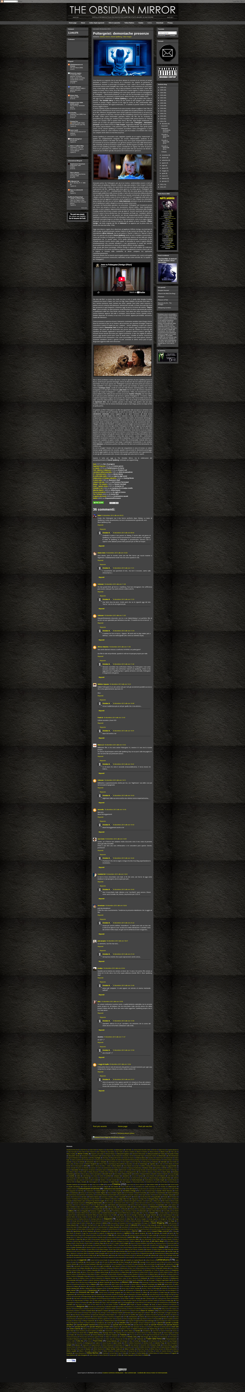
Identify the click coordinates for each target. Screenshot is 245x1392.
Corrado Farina (142, 1189)
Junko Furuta (112, 1247)
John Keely (146, 1241)
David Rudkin (112, 1195)
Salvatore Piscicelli (151, 1315)
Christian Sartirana (72, 1184)
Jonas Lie (133, 1243)
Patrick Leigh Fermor (167, 1296)
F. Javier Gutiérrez (172, 1205)
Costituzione (165, 1189)
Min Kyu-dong (83, 1282)
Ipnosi (171, 1233)
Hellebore (175, 1227)
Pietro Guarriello (143, 1300)
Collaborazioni (172, 1186)
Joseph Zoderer (138, 1245)
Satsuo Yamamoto (109, 1317)
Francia (107, 1211)
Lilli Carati (104, 1262)
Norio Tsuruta (135, 1288)
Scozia (171, 1317)
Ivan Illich (144, 1235)
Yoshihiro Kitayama (164, 1353)
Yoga (119, 1353)
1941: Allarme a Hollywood (102, 470)
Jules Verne (163, 1245)
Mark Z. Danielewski (101, 1274)
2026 (162, 87)
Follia (78, 1211)
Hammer (143, 1225)
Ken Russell (140, 1251)
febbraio (164, 178)
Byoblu (166, 1174)
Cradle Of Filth (174, 1189)
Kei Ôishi (84, 1251)
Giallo (148, 1217)
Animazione (90, 1162)
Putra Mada (95, 1304)
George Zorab (92, 1217)
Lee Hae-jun (175, 1257)
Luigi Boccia (159, 1264)
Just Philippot (128, 1247)
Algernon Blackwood (73, 1158)
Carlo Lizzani (94, 1178)
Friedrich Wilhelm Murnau (124, 1213)
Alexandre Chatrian (151, 1156)
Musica (93, 1284)
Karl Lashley (125, 1249)
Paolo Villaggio (165, 1294)
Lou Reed (81, 1264)
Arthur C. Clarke (106, 1166)
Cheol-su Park (70, 1182)
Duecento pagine (75, 73)
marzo (164, 176)
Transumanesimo (171, 1339)
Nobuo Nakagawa (97, 1288)
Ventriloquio (119, 1345)
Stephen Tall (163, 1329)
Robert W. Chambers (147, 1310)
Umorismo (80, 1343)
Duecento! (164, 126)
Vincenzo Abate (155, 1345)
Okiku (121, 1290)
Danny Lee (83, 1193)
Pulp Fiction (78, 1304)
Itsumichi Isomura (135, 1235)
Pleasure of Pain (163, 300)
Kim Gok (109, 1253)
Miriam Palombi (104, 1282)
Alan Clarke (119, 1152)
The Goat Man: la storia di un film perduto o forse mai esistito (167, 260)
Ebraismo (114, 1199)
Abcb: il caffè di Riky (77, 146)
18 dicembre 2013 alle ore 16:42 (123, 795)
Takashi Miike (82, 1333)
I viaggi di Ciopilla (103, 1064)
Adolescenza (119, 1150)
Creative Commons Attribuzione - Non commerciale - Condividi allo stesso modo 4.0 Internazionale (134, 1373)
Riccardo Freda (141, 1306)
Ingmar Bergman (140, 1233)
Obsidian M (106, 533)
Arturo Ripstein (128, 1166)
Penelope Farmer (115, 1298)
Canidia (101, 1176)
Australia (92, 1168)
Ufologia (143, 1341)
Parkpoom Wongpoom (111, 1296)
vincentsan (101, 905)
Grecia (129, 1223)
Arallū (136, 1164)
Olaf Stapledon (130, 1290)
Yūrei (119, 1355)
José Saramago (89, 1245)
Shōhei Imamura (110, 1321)
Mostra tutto (84, 155)
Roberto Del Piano (173, 1310)
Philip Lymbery (98, 1300)
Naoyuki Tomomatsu (148, 1284)
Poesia (84, 1302)
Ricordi (156, 1308)
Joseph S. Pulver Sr (113, 1245)
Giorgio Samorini (77, 1221)
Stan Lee (144, 1327)
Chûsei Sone (95, 1184)
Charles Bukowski (136, 1180)
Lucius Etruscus (138, 1264)
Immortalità (93, 1233)
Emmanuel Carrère (120, 1203)
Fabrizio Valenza (138, 1207)
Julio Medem (87, 1247)
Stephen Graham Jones (140, 1329)
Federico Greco (77, 1209)
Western (88, 1349)
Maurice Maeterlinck (97, 1278)
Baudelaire (158, 1168)
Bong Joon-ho (131, 1172)
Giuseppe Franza (162, 1221)
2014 (162, 119)
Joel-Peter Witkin (106, 1241)
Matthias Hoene (84, 1278)
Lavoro (167, 1257)
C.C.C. (150, 23)
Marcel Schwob (151, 1268)
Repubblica (121, 1306)
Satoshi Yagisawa (97, 1317)
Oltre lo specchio (114, 23)
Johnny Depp (99, 1243)
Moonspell (169, 1282)
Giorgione (86, 1221)
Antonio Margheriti (90, 1164)
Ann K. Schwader (101, 1162)
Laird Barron (70, 1257)
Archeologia (143, 1164)
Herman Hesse (123, 1229)
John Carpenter (135, 1241)
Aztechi (125, 1168)
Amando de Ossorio (128, 1158)
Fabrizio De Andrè (124, 1207)
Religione (80, 1306)
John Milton (171, 1241)
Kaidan (141, 23)
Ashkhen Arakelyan (146, 1166)
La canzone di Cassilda (141, 1255)
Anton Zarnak (79, 1164)
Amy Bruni (151, 1158)
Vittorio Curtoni (87, 1347)
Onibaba (164, 151)
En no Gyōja (131, 1203)
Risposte (103, 529)
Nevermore (116, 1286)
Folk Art (176, 1209)
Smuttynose (100, 1323)
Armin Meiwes (169, 1164)
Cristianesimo (89, 1191)
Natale (159, 1284)
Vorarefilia (136, 1347)
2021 (162, 100)
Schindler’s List (98, 488)
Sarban (80, 1317)
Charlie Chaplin (160, 1180)
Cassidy (144, 1178)
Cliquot (106, 1186)
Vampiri (69, 1345)
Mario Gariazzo (154, 1272)
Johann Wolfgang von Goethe (121, 1241)
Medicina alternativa (163, 1278)
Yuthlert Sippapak (128, 1355)
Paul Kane (84, 1298)
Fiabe (106, 1209)
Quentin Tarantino (113, 1304)
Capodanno (125, 1176)
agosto (164, 163)
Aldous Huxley (71, 1154)
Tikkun (107, 1337)
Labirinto (153, 1255)
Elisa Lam (157, 1201)
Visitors (79, 1347)
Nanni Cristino (115, 1284)
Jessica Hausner (167, 1239)
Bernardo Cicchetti (126, 1170)
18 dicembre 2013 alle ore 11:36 (120, 647)
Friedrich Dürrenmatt (108, 1213)
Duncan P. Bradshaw (72, 1199)
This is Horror (74, 172)
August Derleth (172, 1166)
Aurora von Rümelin (83, 1168)
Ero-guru (105, 1205)
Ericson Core (77, 1205)
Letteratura (162, 1259)
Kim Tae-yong (132, 1253)
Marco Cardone (174, 1268)
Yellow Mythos (129, 23)
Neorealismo (92, 1286)
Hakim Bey (110, 1225)
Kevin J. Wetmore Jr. (72, 1253)
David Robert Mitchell (101, 1195)
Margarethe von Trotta (151, 1270)
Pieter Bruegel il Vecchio (130, 1300)
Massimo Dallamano (131, 1276)
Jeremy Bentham (123, 1239)
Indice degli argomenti (96, 23)
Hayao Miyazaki (114, 1227)
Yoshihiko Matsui (152, 1353)
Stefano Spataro (99, 1329)
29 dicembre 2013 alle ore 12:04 (120, 1064)
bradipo (100, 968)
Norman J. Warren (146, 1288)
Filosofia (124, 1209)
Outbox (145, 1292)
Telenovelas (80, 1335)
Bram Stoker (167, 1172)
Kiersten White (83, 1253)
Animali (82, 1162)
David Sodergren (122, 1195)
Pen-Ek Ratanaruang (103, 1298)
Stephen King (153, 1329)
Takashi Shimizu (93, 1333)
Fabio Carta (80, 1207)
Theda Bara (174, 1335)
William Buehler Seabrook (114, 1349)
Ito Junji (125, 1235)
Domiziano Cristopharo (107, 1197)
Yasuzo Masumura (80, 1353)
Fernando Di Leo (87, 1209)
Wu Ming (150, 1351)
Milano (68, 1282)
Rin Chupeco (173, 1308)
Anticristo (155, 1162)
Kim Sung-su (123, 1253)
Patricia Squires (155, 1296)
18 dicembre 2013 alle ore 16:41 (123, 731)
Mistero (125, 1282)
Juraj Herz (120, 1247)
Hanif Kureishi (173, 1225)
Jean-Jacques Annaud (99, 1239)
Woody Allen (142, 1351)
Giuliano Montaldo (136, 1221)
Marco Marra (114, 1270)
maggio (164, 171)
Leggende (83, 1260)
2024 (162, 92)
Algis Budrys (84, 1158)
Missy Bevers (116, 1282)
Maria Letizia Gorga (102, 1272)
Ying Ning (105, 1353)
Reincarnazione (71, 1306)
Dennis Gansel (168, 1195)
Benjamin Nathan (113, 1170)
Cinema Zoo (74, 121)
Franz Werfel (175, 1211)
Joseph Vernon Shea (125, 1245)
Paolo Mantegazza (131, 1294)
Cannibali (108, 1176)
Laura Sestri (151, 1257)
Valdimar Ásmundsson (135, 1343)
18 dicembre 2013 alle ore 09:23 (112, 515)
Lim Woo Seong (123, 1262)
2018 (162, 108)
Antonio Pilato (103, 1164)
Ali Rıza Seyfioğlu (95, 1158)
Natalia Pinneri (168, 1284)
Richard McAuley (122, 1308)
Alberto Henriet (154, 1152)
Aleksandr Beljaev (110, 1154)
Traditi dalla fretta (154, 1339)
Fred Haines (71, 1213)
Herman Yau (132, 1229)
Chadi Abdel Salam (124, 1180)
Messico (103, 1280)
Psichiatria (70, 1304)
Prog (121, 1302)
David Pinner (82, 1195)
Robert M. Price (126, 1310)
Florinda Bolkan (163, 1209)
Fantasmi (165, 1207)
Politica (90, 1302)
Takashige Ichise (120, 1333)
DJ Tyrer (84, 1197)
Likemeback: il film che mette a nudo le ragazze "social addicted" (77, 149)
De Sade (143, 1195)
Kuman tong (129, 1255)
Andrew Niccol (145, 1160)
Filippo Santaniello (115, 1209)
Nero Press (101, 1286)
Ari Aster (160, 1164)
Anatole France (160, 1158)
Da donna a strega (129, 1191)
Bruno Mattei (118, 1174)
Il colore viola (97, 480)
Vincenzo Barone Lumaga (170, 1345)
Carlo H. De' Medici (83, 1178)
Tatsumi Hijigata (168, 1333)
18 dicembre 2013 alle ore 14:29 (116, 839)
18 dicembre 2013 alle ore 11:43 (123, 664)
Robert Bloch (91, 1310)
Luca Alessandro (106, 1264)
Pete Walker (125, 1298)
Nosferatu (164, 1288)
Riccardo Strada (151, 1306)
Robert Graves (114, 1310)
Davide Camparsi (134, 1195)
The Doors (140, 1335)
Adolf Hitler (128, 1150)
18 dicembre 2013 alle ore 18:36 (116, 905)
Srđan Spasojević (134, 1327)
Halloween (134, 1225)
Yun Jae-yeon (112, 1355)
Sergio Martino (143, 1319)
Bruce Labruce (86, 1174)
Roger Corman (107, 1313)
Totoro (132, 1339)
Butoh (160, 1174)
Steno (117, 1329)
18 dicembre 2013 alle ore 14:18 (115, 809)
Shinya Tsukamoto (88, 1321)
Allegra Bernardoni (116, 1158)
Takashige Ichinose (108, 1333)
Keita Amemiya (120, 1251)
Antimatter (163, 1162)
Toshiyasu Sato (118, 1339)
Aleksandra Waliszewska (138, 1154)
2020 (162, 103)
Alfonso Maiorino (103, 647)
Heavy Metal (124, 1227)
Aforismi (154, 1150)
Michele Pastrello (131, 1280)
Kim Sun (116, 1253)
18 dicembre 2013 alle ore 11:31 (123, 568)
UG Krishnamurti (152, 1341)
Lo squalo (96, 468)
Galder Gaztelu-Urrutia (105, 1215)
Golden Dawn (75, 1223)
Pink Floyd (162, 1300)
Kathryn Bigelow (158, 1249)
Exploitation (161, 1205)
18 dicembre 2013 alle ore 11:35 (123, 599)
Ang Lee (75, 1162)
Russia (68, 1315)
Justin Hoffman (138, 1247)
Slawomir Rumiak (90, 1323)
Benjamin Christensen (89, 1170)
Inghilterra (127, 1233)
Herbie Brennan (113, 1229)
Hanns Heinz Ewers (72, 1227)
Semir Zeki (112, 1319)
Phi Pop (70, 1300)
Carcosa (140, 1176)
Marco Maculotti (93, 1270)
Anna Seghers (126, 1162)
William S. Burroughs (85, 1351)
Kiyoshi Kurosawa (147, 1253)
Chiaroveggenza (93, 1182)
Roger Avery (97, 1313)
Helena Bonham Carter (136, 1227)
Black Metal (70, 1172)
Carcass (134, 1176)
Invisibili (164, 1233)
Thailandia (123, 1335)
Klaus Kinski (169, 1253)
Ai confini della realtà (99, 476)
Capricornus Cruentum (77, 164)
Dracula (165, 1197)
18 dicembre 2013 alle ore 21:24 (123, 954)
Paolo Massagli (142, 1294)
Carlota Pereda (136, 1178)
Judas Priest (155, 1245)
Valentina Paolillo (148, 1343)
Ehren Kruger (110, 1201)
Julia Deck (171, 1245)
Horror (107, 37)
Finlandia (132, 1209)
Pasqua (132, 1296)
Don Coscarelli (120, 1197)
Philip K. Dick (88, 1300)
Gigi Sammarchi (120, 1219)
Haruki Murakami (102, 1227)
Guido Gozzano (172, 1223)
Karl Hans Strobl (115, 1249)
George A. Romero (137, 1215)
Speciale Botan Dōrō (104, 1325)
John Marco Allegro (158, 1241)
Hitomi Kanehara (114, 1231)
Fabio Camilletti (71, 1207)
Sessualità (158, 1319)
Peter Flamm (167, 1298)
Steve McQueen (172, 1329)
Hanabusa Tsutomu (161, 1225)
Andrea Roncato (89, 1160)
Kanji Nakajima (82, 1249)
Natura (76, 1286)
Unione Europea (106, 1343)
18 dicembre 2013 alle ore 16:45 (123, 889)
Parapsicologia (87, 1296)
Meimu (86, 1280)
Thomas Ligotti (94, 1337)
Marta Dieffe (112, 1274)
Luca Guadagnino (118, 1264)
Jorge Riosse (78, 1245)
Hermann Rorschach (143, 1229)
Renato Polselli (111, 1306)
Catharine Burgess (154, 1178)
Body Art (122, 1172)
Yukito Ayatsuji (93, 1355)
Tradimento (140, 1339)
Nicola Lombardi (149, 1286)
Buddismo (137, 1174)
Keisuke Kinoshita (93, 1251)
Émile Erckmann (109, 1203)
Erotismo (113, 1205)
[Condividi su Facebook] (116, 503)
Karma (142, 1249)
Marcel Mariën (141, 1268)
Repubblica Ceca (130, 1306)
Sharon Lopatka (168, 1319)
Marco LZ (101, 745)
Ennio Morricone (140, 1203)
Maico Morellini (85, 1268)
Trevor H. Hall (70, 1341)
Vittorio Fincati (97, 1347)
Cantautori (116, 1176)
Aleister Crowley (83, 1154)
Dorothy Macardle (145, 1197)
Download (159, 23)
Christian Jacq (173, 1182)
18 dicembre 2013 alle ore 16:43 (123, 858)
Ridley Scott (165, 1308)
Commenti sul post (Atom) (125, 1133)
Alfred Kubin (162, 1156)
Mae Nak (154, 1266)
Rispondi (100, 525)
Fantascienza (154, 1207)
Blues (76, 1172)
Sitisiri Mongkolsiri (73, 1323)
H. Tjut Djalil (89, 1225)
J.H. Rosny (84, 1237)
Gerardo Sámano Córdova (105, 1217)
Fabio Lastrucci (100, 1207)
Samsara (168, 1315)
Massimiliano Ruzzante (117, 1276)
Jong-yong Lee (162, 1243)
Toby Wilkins (154, 1337)
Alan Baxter (111, 1152)
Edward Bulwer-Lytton (79, 1201)
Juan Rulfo (147, 1245)
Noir (105, 1288)
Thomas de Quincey (72, 1337)
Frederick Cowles (95, 1213)
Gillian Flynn (130, 1219)
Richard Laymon (100, 1308)
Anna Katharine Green (115, 1162)
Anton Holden (173, 1162)
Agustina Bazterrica (173, 1150)
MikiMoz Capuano (103, 684)
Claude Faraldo (174, 1184)
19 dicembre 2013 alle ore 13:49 (123, 985)
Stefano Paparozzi (88, 1329)
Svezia (168, 1331)
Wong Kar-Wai (133, 1351)
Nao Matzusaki (125, 1284)
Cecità (96, 1180)
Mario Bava (125, 1272)
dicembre (165, 123)
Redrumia (174, 1304)
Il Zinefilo (73, 112)
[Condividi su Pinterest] (118, 503)
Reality (153, 1304)
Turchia (136, 1341)
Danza (109, 1193)
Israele (104, 1235)
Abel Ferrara (84, 1150)
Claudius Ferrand (97, 1186)
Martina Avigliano (123, 1274)
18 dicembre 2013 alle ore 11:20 (115, 584)
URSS (125, 1343)
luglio (163, 165)
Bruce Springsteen (96, 1174)
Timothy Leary (132, 1337)
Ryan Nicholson (86, 1315)
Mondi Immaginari (76, 139)
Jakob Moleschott (121, 1237)
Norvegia (156, 1288)
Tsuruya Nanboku (111, 1341)
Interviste (157, 1233)
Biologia (174, 1170)
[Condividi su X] (114, 503)
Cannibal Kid (101, 874)
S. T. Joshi (118, 1315)
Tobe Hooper (127, 37)
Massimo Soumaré (145, 1276)
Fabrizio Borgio (112, 1207)
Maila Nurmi (96, 1268)
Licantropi (80, 1262)
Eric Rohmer (167, 1203)
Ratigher (146, 1304)
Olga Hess (145, 1290)
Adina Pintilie (109, 1150)
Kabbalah (154, 1247)
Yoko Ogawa (131, 1353)
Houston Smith (146, 1231)
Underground (89, 1343)
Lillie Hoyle (112, 1262)
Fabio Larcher (89, 1207)
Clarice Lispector (139, 1184)
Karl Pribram (134, 1249)
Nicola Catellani (136, 1286)
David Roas (90, 1195)
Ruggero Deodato (172, 1313)
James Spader (162, 1237)
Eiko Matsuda (119, 1201)
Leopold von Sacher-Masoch (134, 1260)
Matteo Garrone (72, 1278)
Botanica (150, 1172)
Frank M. (100, 717)
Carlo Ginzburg (71, 1178)
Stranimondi (108, 1331)
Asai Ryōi (136, 1166)
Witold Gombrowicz (120, 1351)
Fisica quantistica (141, 1209)
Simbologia (150, 1321)
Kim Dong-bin (100, 1253)
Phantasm (161, 296)
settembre (165, 160)
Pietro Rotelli (153, 1300)
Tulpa (130, 1341)
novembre (165, 155)
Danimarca (75, 1193)
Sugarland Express (99, 466)
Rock (80, 1313)
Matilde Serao (174, 1276)
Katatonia (148, 1249)
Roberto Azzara (162, 1310)
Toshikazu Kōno (99, 1339)
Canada (95, 1176)
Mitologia (136, 1282)
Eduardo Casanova (166, 1199)
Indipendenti (110, 1233)
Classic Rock (164, 1184)
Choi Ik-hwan (163, 1182)
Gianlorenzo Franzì (72, 1219)
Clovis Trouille (125, 1186)
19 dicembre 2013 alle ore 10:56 (112, 1001)
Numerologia (82, 1290)
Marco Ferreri (82, 1270)
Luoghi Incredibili (104, 1266)
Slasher (82, 1323)
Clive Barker (114, 1186)
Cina (108, 1184)
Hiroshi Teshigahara (102, 1231)
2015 (162, 116)
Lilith (98, 1262)
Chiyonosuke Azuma (138, 1182)
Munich (95, 498)
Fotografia (85, 1211)
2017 (162, 111)
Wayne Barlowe (165, 1347)
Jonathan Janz (152, 1243)
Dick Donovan (76, 1197)
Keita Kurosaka (131, 1251)
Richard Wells (147, 1308)
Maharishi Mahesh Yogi (73, 1268)
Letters (72, 191)
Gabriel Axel (71, 1215)
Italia (109, 1235)
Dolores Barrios (94, 1197)
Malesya (110, 1268)
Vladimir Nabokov (120, 1347)
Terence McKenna (98, 1335)
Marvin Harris (154, 1274)
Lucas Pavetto (128, 1264)
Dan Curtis (142, 1191)
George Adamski (151, 1215)
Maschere (92, 1276)
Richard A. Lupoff (167, 1306)
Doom (129, 1197)
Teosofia (87, 1335)
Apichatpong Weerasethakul (116, 1164)
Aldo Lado (174, 1152)
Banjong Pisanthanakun (135, 1168)
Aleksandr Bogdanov (123, 1154)
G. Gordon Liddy (162, 1213)
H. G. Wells (81, 1225)
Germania (129, 1217)
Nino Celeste (86, 1288)
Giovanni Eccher (108, 1221)
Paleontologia (80, 1294)
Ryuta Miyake (110, 1315)
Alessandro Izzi (86, 1156)
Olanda (138, 1290)
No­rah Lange (125, 1288)
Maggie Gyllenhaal (165, 1266)
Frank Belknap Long (117, 1211)
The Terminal (97, 494)
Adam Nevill (93, 1150)
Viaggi (126, 1345)
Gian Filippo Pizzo (158, 1217)
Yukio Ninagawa (82, 1355)
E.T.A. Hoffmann (105, 1199)
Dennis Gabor (158, 1195)
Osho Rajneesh (136, 1292)
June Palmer (104, 1247)
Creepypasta (71, 1191)
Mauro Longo (122, 1278)
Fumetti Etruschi (75, 87)
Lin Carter (134, 1262)
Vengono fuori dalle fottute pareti (76, 103)
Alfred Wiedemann (173, 1156)
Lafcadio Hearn (172, 1255)
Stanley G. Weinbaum (154, 1327)
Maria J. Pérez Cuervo (88, 1272)
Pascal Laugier (123, 1296)
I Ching (174, 1231)
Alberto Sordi (164, 1152)
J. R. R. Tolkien (76, 1237)
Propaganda (128, 1302)
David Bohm (152, 1193)
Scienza (142, 1317)
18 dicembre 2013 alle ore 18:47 (117, 941)
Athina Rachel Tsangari (159, 1166)
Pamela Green (90, 1294)
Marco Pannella (124, 1270)
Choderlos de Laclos (152, 1182)
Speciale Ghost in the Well (121, 1325)
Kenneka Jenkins (160, 1251)
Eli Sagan (150, 1201)
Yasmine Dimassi (166, 1351)
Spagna (154, 1323)
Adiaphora (101, 1150)
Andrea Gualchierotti (77, 1160)
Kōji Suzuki (93, 1255)
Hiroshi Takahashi (88, 1231)
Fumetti (152, 1213)
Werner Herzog (71, 1349)
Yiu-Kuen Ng (112, 1353)
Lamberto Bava (79, 1257)
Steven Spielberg (116, 37)
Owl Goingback (154, 1292)
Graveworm (122, 1223)
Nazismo (83, 1286)
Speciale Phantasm (157, 1325)
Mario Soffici (173, 1272)
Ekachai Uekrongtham (131, 1201)
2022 (162, 98)
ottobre (164, 157)
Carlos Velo (127, 1178)
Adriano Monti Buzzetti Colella (142, 1150)
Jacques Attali (111, 1237)
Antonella (101, 809)
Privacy (170, 23)
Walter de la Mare (145, 1347)
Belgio (68, 1170)
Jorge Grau (69, 1245)
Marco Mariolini (104, 1270)
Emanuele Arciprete (78, 1203)
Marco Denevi (72, 1270)
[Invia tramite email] (110, 503)
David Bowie (161, 1193)
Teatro (72, 1335)
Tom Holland (173, 1337)
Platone (78, 1302)
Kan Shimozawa (172, 1247)
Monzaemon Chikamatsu (158, 1282)
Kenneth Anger (172, 1251)
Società (109, 1323)
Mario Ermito (144, 1272)
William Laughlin (71, 1351)
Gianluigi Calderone (96, 1219)
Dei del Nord (73, 140)
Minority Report (98, 490)
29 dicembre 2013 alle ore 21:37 (123, 1079)
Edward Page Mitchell (93, 1201)
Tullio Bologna (123, 1341)
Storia (100, 1331)
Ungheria (97, 1343)
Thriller (102, 1337)
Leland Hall (94, 1260)
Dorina (136, 1197)
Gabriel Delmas (81, 1215)
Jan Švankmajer (71, 1239)
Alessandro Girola (73, 1156)
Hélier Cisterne (167, 1227)
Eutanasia (145, 1205)
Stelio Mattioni (110, 1329)
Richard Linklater (111, 1308)
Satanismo (87, 1317)
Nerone (108, 1286)
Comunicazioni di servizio (89, 1188)
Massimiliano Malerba (103, 1276)
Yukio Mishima (71, 1355)
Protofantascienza (164, 1302)
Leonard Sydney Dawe (116, 1260)
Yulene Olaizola (103, 1355)
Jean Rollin (88, 1239)
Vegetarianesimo (95, 1345)
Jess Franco (157, 1239)
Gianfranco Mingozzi (171, 1217)
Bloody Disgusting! (76, 197)
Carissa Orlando (149, 1176)
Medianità (144, 1278)
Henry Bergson (72, 1229)
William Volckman (108, 1351)
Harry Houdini (83, 1227)
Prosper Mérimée (139, 1302)
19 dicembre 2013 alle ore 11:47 (114, 1037)
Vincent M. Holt (145, 1345)
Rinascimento (70, 1310)
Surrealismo (146, 1331)
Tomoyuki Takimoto (87, 1339)
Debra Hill (150, 1195)
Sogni (115, 1323)
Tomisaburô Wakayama (73, 1339)
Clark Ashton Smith (152, 1184)
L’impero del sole (98, 482)
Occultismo (103, 1290)
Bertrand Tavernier (165, 1170)
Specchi (160, 1323)
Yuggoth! (174, 1353)
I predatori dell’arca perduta (102, 472)
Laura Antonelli (120, 1257)
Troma (89, 1341)
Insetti (149, 1233)
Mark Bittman (82, 1274)
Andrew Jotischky (134, 1160)
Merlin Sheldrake (94, 1280)
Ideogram (78, 1233)
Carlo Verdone (104, 1178)
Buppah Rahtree (146, 1174)
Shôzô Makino (121, 1321)
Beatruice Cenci (172, 1168)
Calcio (78, 1176)
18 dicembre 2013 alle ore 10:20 (116, 553)
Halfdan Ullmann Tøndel (122, 1225)
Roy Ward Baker (160, 1313)
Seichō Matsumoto (92, 1319)
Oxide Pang (163, 1292)
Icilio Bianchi (70, 1233)
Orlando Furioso (103, 1292)
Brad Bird (157, 1172)
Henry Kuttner (82, 1229)
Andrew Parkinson (156, 1160)
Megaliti (80, 1280)
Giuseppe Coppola (149, 1221)
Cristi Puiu (80, 1191)
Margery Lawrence (165, 1270)
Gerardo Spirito (120, 1217)
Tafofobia (74, 1333)
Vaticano (77, 1345)
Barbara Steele (148, 1168)
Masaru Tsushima (71, 1276)
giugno (164, 168)
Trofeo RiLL (80, 1341)
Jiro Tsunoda (86, 1241)
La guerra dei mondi (99, 496)
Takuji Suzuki (157, 1333)
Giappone (108, 1219)
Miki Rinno (174, 1280)
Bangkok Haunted (163, 290)
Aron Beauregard (77, 1166)
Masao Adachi (173, 1274)
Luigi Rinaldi (77, 1266)
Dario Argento (117, 1193)
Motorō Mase (85, 1284)
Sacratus (126, 1315)
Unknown (101, 584)
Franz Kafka (166, 1211)
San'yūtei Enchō (71, 1317)
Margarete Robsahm (137, 1270)
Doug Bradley (156, 1197)
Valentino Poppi (159, 1343)
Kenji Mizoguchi (149, 1251)
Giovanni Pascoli (119, 1221)
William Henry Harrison (157, 1349)
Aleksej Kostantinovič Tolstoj (156, 1154)
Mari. (99, 1001)
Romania (128, 1313)
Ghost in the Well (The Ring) (166, 293)
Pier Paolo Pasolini (110, 1300)
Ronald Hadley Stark (138, 1313)
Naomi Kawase (136, 1284)
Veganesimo (86, 1345)
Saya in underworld (76, 190)
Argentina (152, 1164)
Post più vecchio (145, 1126)
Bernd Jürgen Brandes (140, 1170)
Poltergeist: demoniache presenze (165, 130)
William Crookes (129, 1349)
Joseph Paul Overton (100, 1245)
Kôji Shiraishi (75, 1255)
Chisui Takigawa (126, 1182)
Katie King (168, 1249)
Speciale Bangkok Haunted (86, 1325)
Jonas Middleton (142, 1243)
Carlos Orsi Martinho (116, 1178)
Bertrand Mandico (153, 1170)
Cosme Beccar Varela (154, 1189)
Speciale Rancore (80, 1327)
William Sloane (97, 1351)
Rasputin (139, 1304)
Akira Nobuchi (91, 1152)
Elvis (69, 1203)
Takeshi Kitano (131, 1333)
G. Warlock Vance (174, 1213)
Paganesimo (70, 1294)
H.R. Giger (97, 1225)
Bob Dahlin (83, 1172)
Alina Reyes (106, 1158)
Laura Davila (129, 1257)
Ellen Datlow (165, 1201)
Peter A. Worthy (135, 1298)
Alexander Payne (139, 1156)
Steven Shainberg (80, 1331)
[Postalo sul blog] (112, 503)
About (83, 23)
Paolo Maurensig (154, 1294)
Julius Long (96, 1247)
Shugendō (131, 1321)
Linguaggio (143, 1262)
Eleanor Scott (142, 1201)
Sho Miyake (100, 1321)
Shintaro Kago (77, 1321)
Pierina (119, 1300)
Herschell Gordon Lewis (157, 1229)
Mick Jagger (152, 1280)
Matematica (166, 1276)
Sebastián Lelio (81, 1319)
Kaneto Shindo (71, 1249)
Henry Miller (91, 1229)
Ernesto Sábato (96, 1205)
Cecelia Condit (88, 1180)
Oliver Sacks (153, 1290)
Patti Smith (77, 1298)
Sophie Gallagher (133, 1323)
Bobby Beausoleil (94, 1172)
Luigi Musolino (170, 1264)
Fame (146, 1207)
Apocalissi (129, 1164)
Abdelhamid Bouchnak (73, 1150)
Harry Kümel (92, 1227)
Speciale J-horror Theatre (141, 1325)
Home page (72, 23)
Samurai (174, 1315)
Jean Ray (80, 1239)
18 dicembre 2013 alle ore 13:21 (120, 684)
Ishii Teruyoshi (87, 1235)
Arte (85, 1166)
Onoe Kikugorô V (172, 1290)
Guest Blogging (157, 1223)
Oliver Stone (162, 1290)
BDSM (164, 1168)
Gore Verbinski (97, 1223)
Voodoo (129, 1347)
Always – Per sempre (100, 484)
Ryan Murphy (76, 1315)
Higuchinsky (76, 1231)
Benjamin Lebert (101, 1170)
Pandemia (99, 1294)
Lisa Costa (101, 839)
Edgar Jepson (135, 1199)
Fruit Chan (144, 1213)
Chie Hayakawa (104, 1182)
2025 (162, 90)
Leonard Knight (103, 1260)
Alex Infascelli (117, 1156)
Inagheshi (101, 1233)
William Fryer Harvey (142, 1349)
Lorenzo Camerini (172, 1262)
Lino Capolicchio (152, 1262)
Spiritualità (125, 1327)
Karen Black (91, 1249)
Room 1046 (150, 1313)
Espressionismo (123, 1205)
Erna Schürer (86, 1205)
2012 (162, 184)
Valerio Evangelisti (172, 1343)
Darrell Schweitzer (129, 1193)
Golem (83, 1223)
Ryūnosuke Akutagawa (99, 1315)
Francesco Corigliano (96, 1211)
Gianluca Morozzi (84, 1219)
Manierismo (124, 1268)
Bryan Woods (127, 1174)
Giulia (127, 1221)
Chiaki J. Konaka (81, 1182)
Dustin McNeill (95, 1199)
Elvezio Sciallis (174, 1201)
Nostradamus (173, 1288)
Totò (126, 1339)
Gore (88, 1223)
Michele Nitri (121, 1280)
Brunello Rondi (107, 1174)
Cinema (102, 37)
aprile (164, 173)
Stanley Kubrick (166, 1327)
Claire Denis (130, 1184)
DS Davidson (173, 1197)
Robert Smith (135, 1310)
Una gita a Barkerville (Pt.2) (165, 141)
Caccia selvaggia (174, 1174)
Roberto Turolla (72, 1313)
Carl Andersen (161, 1176)
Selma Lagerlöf (103, 1319)
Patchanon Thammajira (142, 1296)
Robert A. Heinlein (80, 1310)
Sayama (118, 1317)
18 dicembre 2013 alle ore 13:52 (115, 745)
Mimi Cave (75, 1282)
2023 (162, 95)
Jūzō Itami (147, 1247)
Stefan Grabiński (75, 1329)
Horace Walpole (125, 1231)
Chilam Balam (115, 1182)
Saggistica (141, 1315)
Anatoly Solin (169, 1158)
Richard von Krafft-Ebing (135, 1308)
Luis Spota (94, 1266)
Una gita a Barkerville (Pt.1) (165, 147)
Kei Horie (77, 1251)
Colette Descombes (149, 1186)
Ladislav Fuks (161, 1255)
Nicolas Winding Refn (73, 1288)
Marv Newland (134, 1274)
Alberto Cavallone (130, 1152)
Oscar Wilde (126, 1292)
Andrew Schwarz (167, 1160)
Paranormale (77, 1296)
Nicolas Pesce (173, 1286)
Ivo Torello (171, 1235)
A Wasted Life (74, 181)
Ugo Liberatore (163, 1341)
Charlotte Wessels (172, 1180)
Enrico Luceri (150, 1203)
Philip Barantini (79, 1300)
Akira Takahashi (101, 1152)
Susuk (162, 1331)
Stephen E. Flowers (126, 1329)
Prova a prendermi (99, 492)
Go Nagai (171, 1221)
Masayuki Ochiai (83, 1276)
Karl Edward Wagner (102, 1249)
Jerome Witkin (134, 1239)
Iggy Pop (85, 1233)
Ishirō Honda (96, 1235)
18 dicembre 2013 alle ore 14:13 (115, 780)
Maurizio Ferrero (110, 1278)
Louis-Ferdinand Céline (93, 1264)
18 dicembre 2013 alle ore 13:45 (114, 717)
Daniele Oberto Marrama (164, 1191)
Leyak (74, 1262)
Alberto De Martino (142, 1152)
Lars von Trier (99, 1257)
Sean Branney (72, 1319)
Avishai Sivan (117, 1168)
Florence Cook (152, 1209)
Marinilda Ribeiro (115, 1272)
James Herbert (153, 1237)
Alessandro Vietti (96, 1156)
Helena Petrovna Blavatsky (152, 1227)
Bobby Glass (104, 1172)
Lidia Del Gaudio (90, 1262)
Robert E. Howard (103, 1310)
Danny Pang (91, 1193)
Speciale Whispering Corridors (99, 1327)
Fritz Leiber (136, 1213)
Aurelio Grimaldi (71, 1168)
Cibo (102, 1184)
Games (121, 1215)
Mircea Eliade (93, 1282)
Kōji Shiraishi (84, 1255)
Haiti (104, 1225)
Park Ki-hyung (98, 1296)
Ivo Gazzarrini (162, 1235)
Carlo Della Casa (172, 1176)
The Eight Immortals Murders (152, 1335)
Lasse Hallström (109, 1257)
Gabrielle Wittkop (92, 1215)
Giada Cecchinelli (139, 1217)
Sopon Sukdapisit (145, 1323)
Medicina (152, 1278)
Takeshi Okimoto (141, 1333)
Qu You (103, 1304)
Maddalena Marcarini (144, 1266)
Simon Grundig (160, 1321)
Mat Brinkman (156, 1276)
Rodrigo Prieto (88, 1313)
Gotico (105, 1223)
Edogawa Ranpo (154, 1199)
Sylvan (68, 1333)
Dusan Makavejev (84, 1199)
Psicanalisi (173, 1302)
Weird (173, 1347)
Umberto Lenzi (71, 1343)
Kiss (139, 1253)
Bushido (154, 1174)
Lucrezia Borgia (150, 1264)
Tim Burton (114, 1337)
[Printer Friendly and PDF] (98, 502)
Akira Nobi (82, 1152)
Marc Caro (132, 1268)
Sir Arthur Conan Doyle (172, 1321)
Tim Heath (122, 1337)
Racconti (123, 1304)
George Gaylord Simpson (165, 1215)
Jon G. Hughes (115, 1243)
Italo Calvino (117, 1235)
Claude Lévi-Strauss (74, 1186)
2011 (161, 187)
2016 (162, 113)
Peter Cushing (158, 1298)
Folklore (70, 1211)
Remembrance (92, 1306)
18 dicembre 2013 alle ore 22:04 (114, 968)
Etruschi (138, 1205)
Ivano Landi (74, 130)
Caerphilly (71, 1176)
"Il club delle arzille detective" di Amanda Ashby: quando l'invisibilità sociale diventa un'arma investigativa (77, 78)
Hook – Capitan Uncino (100, 486)
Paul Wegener (92, 1298)
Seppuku (119, 1319)
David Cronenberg (172, 1193)
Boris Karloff (142, 1172)
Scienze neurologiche (152, 1317)
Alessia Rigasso (107, 1156)
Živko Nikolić (138, 1355)
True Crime (97, 1341)
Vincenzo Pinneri (71, 1347)
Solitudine (122, 1323)
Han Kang (151, 1225)
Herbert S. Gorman (101, 1229)
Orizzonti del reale (86, 1292)
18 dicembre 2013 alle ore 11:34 (123, 631)
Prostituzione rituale (151, 1302)
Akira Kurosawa (72, 1152)
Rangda (132, 1304)
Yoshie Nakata (141, 1353)
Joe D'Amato (95, 1241)
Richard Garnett (89, 1308)
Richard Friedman (78, 1308)
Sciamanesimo (133, 1317)
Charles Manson (149, 1180)
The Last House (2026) (76, 67)
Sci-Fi (124, 1317)
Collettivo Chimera (72, 1189)
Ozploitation (173, 1292)
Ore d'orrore (71, 1292)
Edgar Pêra (144, 1199)
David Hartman (72, 1195)
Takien (149, 1333)
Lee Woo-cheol (72, 1260)
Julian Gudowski (77, 1247)
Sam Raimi (160, 1315)
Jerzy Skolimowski (146, 1239)
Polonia (97, 1302)
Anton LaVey (70, 1164)
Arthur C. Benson (95, 1166)
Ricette (159, 1306)
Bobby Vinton (114, 1172)
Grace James (114, 1223)
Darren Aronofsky (141, 1193)
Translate (172, 35)
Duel (94, 464)
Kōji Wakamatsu (104, 1255)
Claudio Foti (86, 1186)
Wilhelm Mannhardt (98, 1349)
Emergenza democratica (94, 1203)
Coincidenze (138, 1186)
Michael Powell (112, 1280)
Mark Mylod (91, 1274)
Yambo (157, 1351)
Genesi (128, 1215)
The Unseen (165, 1335)
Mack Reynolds (132, 1266)
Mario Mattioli (164, 1272)
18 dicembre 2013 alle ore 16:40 (123, 703)
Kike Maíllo (91, 1253)
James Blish (132, 1237)
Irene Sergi (78, 1235)
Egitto (102, 1201)
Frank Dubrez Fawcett (130, 1211)
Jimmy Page (77, 1241)
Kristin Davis (121, 1255)
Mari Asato (77, 1272)
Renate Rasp (101, 1306)
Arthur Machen (116, 1166)
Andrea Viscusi (100, 1160)
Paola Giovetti (107, 1294)
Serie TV (151, 1319)
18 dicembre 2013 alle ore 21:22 (123, 923)
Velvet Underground (108, 1345)
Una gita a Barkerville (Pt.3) (165, 136)
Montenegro (145, 1282)
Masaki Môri (163, 1274)
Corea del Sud (130, 1189)
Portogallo (114, 1302)
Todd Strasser (164, 1337)
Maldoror (103, 1268)
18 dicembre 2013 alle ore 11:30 (115, 615)
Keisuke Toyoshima (107, 1251)
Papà (172, 1294)
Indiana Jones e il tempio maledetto (104, 478)
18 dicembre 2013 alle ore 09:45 (123, 533)
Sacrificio (133, 1315)
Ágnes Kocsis (162, 1150)
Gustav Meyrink (71, 1225)
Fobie (170, 1209)
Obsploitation (92, 1290)
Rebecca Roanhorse (163, 1304)
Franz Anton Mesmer (154, 1211)
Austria (99, 1168)
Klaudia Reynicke (159, 1253)
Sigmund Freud (140, 1321)
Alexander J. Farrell (128, 1156)
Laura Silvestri (159, 1257)
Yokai (124, 1353)
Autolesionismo (107, 1168)
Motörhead (76, 1284)
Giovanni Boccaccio (96, 1221)
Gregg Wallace (137, 1223)
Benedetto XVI (76, 1170)
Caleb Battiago (87, 1176)
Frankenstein (142, 1211)
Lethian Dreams (150, 1260)
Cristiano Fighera (101, 1191)
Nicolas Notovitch (161, 1286)
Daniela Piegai (151, 1191)
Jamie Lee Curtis (172, 1237)
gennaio (164, 181)
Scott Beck (163, 1317)
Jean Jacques (102, 941)
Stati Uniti (175, 1327)
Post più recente (100, 1126)
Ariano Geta (101, 553)
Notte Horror (71, 1290)
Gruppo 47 (146, 1223)
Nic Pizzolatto (125, 1286)
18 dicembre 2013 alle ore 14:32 (117, 874)
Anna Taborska (136, 1162)
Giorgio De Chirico (166, 1219)
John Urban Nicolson (78, 1243)
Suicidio (137, 1331)
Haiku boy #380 (74, 97)
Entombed (159, 1203)
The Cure (132, 1335)
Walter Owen (155, 1347)
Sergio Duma (133, 1319)
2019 (162, 105)
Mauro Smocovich (134, 1278)
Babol (99, 515)
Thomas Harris (84, 1337)
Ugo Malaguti (173, 1341)
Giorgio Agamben (153, 1219)
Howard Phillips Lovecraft (160, 1231)
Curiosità (117, 1191)
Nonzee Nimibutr (114, 1288)
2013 (162, 121)
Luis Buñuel (86, 1266)
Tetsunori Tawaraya (112, 1335)
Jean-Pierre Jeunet (112, 1239)
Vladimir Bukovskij (108, 1347)
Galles (115, 1215)
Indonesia (119, 1233)
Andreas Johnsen (111, 1160)
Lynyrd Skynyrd (116, 1266)
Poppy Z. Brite (106, 1302)
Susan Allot (156, 1331)
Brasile (78, 1174)
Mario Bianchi (135, 1272)
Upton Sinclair (117, 1343)
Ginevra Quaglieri (141, 1219)
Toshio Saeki (108, 1339)
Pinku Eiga (170, 1300)
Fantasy (174, 1207)
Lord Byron (162, 1262)
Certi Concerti (112, 1180)
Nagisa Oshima (104, 1284)
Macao (124, 1266)
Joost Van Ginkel (172, 1243)
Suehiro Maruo (128, 1331)
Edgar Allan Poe (124, 1199)
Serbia (125, 1319)
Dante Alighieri (101, 1193)
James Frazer (142, 1237)
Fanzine (69, 1209)
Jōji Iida (107, 1243)
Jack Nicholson (93, 1237)
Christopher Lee (85, 1184)
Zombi (146, 1355)
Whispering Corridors (164, 307)
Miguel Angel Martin (163, 1280)
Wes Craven (80, 1349)
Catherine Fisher (166, 1178)
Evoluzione (153, 1205)
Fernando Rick (98, 1209)
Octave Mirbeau (113, 1290)
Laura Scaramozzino (140, 1257)
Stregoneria (117, 1331)
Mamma (117, 1268)
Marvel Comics (144, 1274)
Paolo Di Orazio (118, 1294)
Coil (132, 1186)
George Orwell (81, 1217)
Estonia (132, 1205)
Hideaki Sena (169, 1229)
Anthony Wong (147, 1162)
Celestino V (103, 1180)
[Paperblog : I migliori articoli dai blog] (71, 1361)
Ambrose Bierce (141, 1158)
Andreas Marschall (123, 1160)
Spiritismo (116, 1327)
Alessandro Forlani (173, 1154)
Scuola (176, 1317)
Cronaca (110, 1191)
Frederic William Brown (83, 1213)
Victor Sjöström (134, 1345)
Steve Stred (70, 1331)
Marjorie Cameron (72, 1274)
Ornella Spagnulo (115, 1292)
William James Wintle (171, 1349)
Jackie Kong (102, 1237)
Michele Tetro (142, 1280)
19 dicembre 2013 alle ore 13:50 (123, 1021)
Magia (174, 1266)
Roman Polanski (118, 1313)
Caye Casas (79, 1180)
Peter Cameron (147, 1298)
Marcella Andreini (162, 1268)
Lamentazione (89, 1257)
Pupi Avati (87, 1304)
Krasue (113, 1255)
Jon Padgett (124, 1243)
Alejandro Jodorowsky (97, 1154)
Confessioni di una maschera (112, 1189)
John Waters (89, 1243)
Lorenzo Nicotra (71, 1264)
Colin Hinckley (161, 1186)
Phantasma (175, 1298)
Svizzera (174, 1331)
